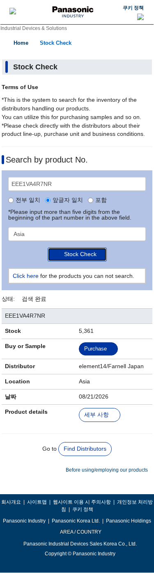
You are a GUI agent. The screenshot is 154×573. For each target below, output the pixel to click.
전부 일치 (28, 200)
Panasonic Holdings (128, 521)
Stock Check (55, 43)
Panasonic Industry (24, 521)
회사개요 (11, 502)
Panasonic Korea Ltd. (76, 521)
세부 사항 (96, 415)
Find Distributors (85, 448)
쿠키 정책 (133, 8)
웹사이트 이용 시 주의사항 (82, 502)
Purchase (95, 349)
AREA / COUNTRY (80, 532)
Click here (26, 276)
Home (21, 43)
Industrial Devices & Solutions (33, 28)
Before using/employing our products (107, 470)
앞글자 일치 (68, 200)
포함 (101, 200)
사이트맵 (37, 502)
